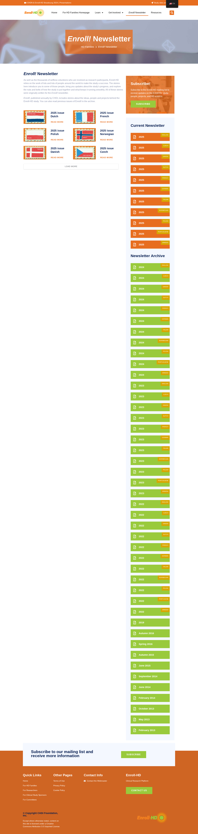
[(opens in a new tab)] (35, 117)
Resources (156, 12)
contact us (139, 790)
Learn (97, 12)
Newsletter (137, 12)
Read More (57, 122)
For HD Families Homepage (76, 12)
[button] (172, 12)
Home (54, 12)
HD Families (87, 47)
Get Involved (115, 12)
